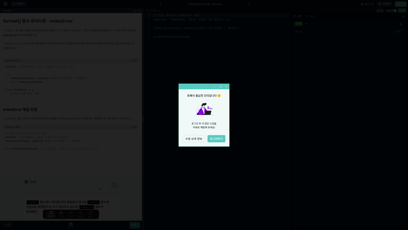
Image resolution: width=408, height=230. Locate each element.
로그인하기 (216, 138)
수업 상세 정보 (193, 138)
